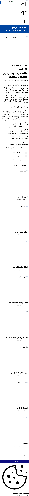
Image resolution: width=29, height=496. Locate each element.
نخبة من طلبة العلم (20, 153)
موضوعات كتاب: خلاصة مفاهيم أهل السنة (17, 147)
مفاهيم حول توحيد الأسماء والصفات (18, 144)
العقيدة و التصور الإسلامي (18, 156)
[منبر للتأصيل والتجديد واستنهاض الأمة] (23, 12)
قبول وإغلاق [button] (18, 495)
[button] (25, 160)
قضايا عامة (11, 305)
